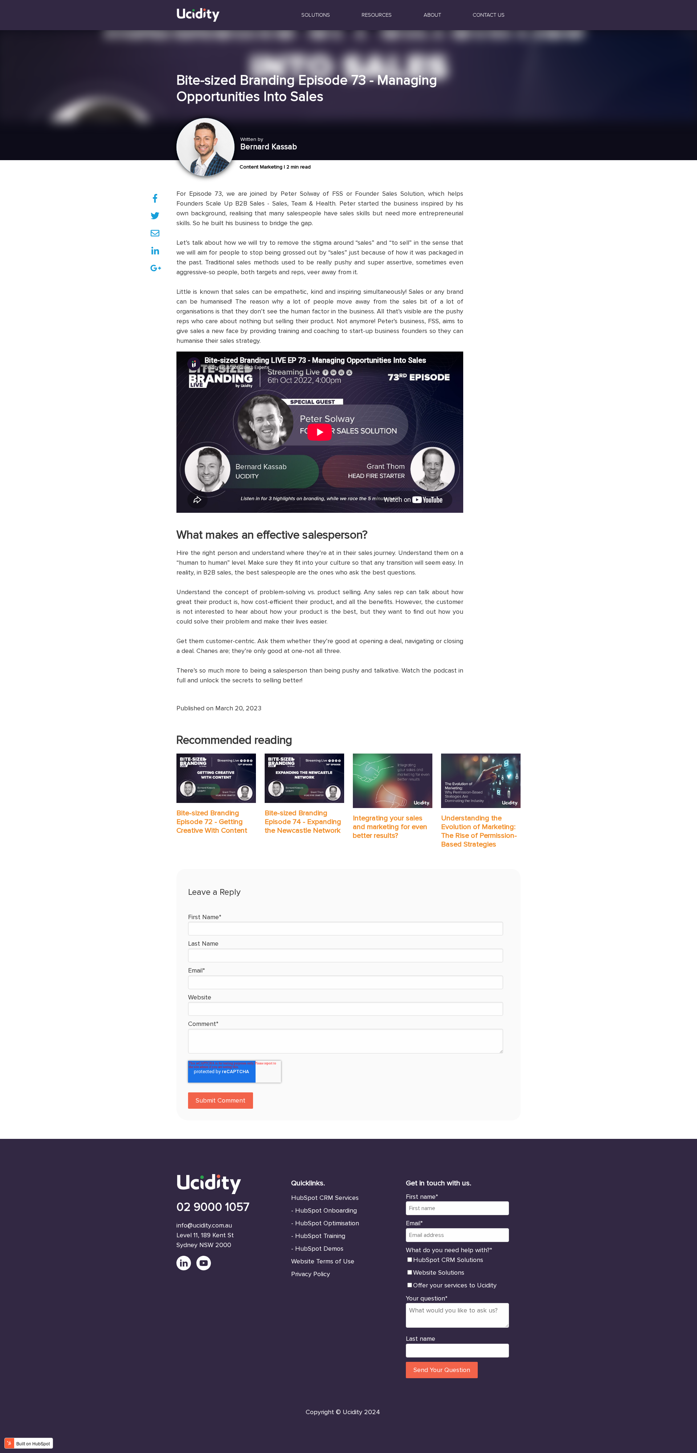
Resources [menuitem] (377, 15)
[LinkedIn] (186, 1268)
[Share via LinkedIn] (155, 250)
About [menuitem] (432, 15)
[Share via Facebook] (155, 198)
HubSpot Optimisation (327, 1223)
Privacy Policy (310, 1274)
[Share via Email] (155, 233)
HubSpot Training (320, 1236)
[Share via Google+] (155, 268)
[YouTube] (205, 1268)
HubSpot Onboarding (326, 1210)
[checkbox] (457, 1272)
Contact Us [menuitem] (489, 15)
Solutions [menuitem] (315, 15)
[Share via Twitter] (155, 215)
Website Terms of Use (322, 1261)
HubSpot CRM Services (325, 1198)
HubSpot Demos (319, 1249)
